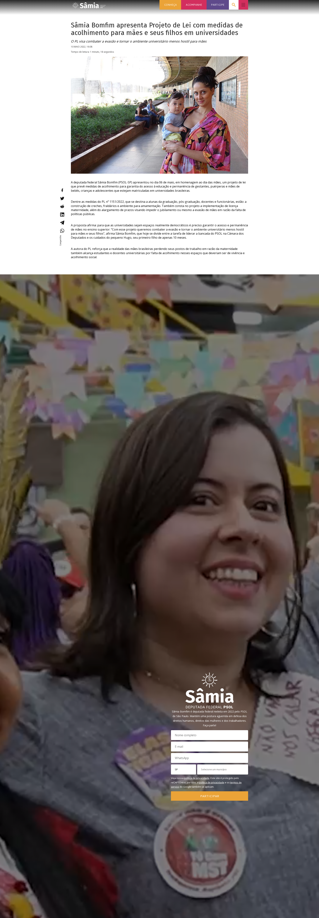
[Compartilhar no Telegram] (62, 223)
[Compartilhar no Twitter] (62, 198)
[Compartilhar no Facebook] (62, 190)
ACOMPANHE (194, 4)
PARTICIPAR (209, 796)
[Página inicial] (89, 4)
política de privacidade (196, 778)
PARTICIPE (217, 4)
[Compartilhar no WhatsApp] (62, 231)
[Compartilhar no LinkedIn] (62, 214)
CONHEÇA (170, 4)
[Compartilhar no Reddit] (62, 206)
